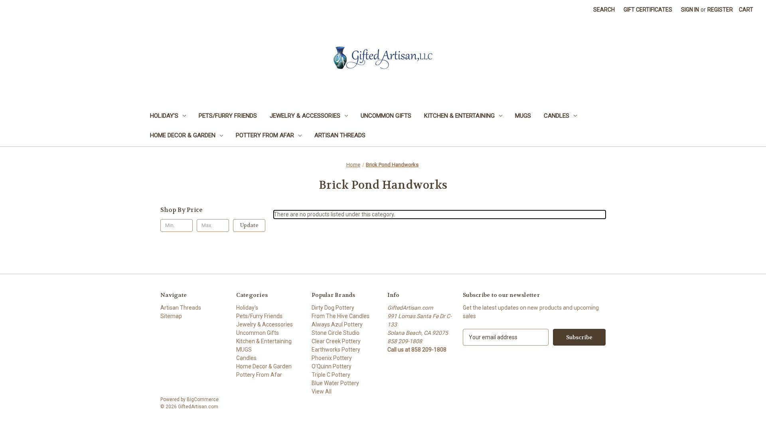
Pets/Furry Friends (228, 115)
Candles (556, 115)
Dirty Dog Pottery (333, 307)
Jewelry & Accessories (305, 115)
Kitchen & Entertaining (459, 115)
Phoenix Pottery (332, 358)
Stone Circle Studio (335, 333)
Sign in (690, 9)
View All (322, 391)
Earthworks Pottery (336, 349)
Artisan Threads (339, 135)
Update (249, 225)
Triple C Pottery (331, 375)
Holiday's (164, 115)
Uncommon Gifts (386, 115)
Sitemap (171, 316)
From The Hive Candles (340, 316)
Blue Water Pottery (335, 383)
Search (604, 9)
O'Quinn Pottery (331, 366)
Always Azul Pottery (337, 324)
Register (720, 9)
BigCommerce (203, 399)
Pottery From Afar (265, 135)
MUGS (523, 115)
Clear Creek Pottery (336, 341)
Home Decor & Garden (182, 135)
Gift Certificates (648, 9)
